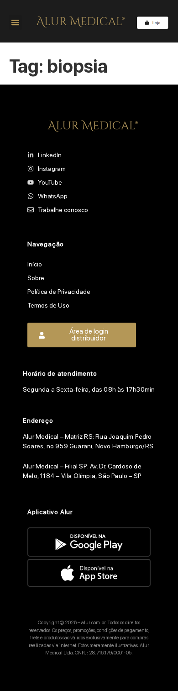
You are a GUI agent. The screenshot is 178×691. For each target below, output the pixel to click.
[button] (15, 22)
